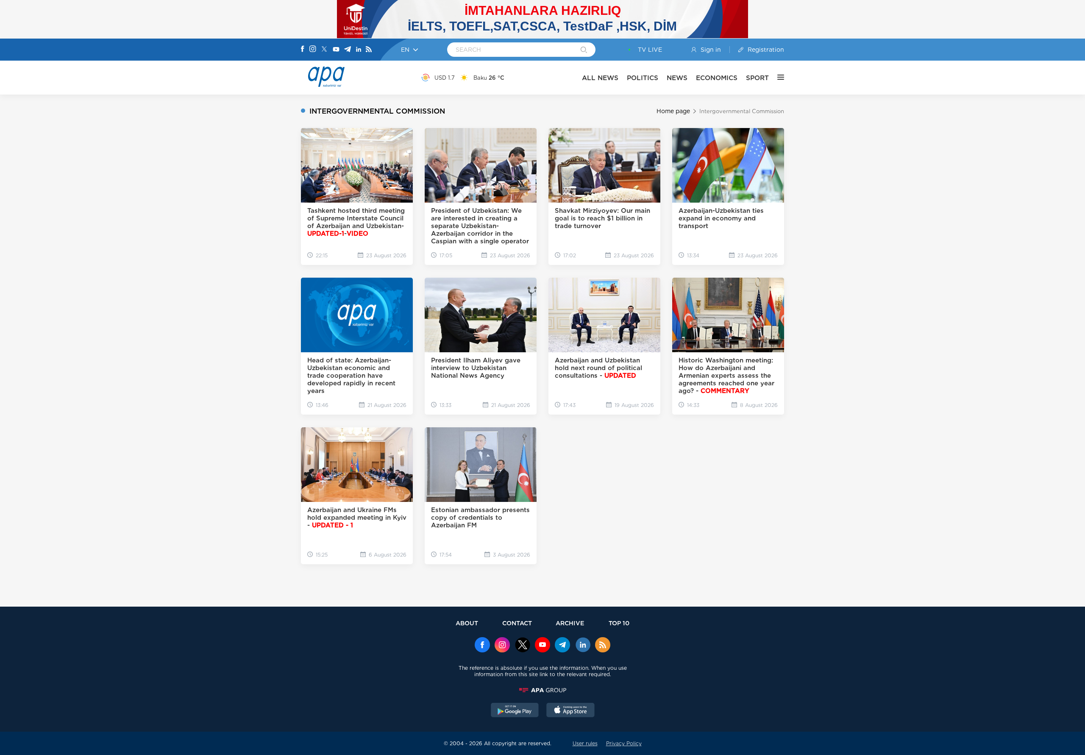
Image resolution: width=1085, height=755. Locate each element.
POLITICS (642, 78)
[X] (324, 50)
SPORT (757, 78)
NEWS (677, 78)
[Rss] (369, 50)
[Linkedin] (358, 50)
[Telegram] (347, 50)
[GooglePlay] (515, 711)
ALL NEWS (600, 78)
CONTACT (517, 623)
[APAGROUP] (542, 690)
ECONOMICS (716, 78)
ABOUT (467, 623)
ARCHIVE (570, 623)
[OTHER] (776, 78)
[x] (522, 645)
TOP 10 (619, 623)
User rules (585, 743)
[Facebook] (302, 49)
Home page (673, 111)
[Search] (584, 50)
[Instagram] (312, 49)
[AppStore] (570, 711)
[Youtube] (336, 50)
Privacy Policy (624, 743)
